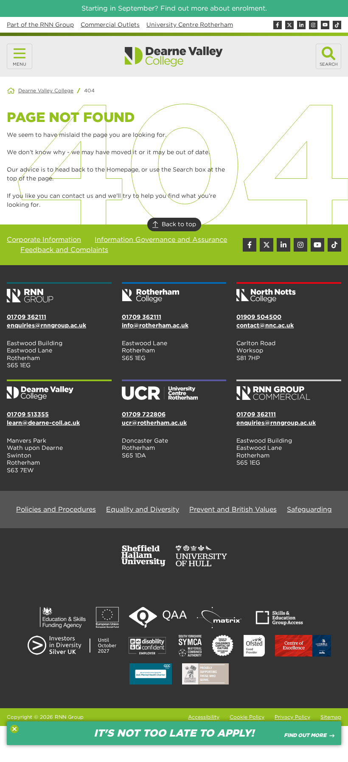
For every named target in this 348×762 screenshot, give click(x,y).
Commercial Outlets (110, 24)
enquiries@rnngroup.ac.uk (46, 325)
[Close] (14, 729)
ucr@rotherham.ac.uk (154, 422)
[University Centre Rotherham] (174, 390)
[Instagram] (313, 25)
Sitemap (330, 717)
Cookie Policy (247, 717)
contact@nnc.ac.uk (265, 325)
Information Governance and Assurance (161, 240)
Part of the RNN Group (40, 24)
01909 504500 (258, 316)
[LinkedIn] (301, 25)
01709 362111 (26, 316)
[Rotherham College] (174, 293)
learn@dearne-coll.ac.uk (43, 422)
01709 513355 (28, 414)
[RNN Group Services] (288, 390)
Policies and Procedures (56, 509)
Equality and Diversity (142, 509)
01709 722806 (144, 414)
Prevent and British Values (233, 509)
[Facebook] (277, 25)
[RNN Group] (59, 293)
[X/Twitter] (289, 25)
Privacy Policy (292, 717)
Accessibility (203, 717)
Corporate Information (44, 240)
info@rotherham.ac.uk (155, 325)
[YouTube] (325, 25)
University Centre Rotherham (189, 24)
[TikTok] (337, 25)
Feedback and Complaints (64, 250)
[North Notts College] (288, 293)
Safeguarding (309, 509)
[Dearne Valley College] (174, 57)
